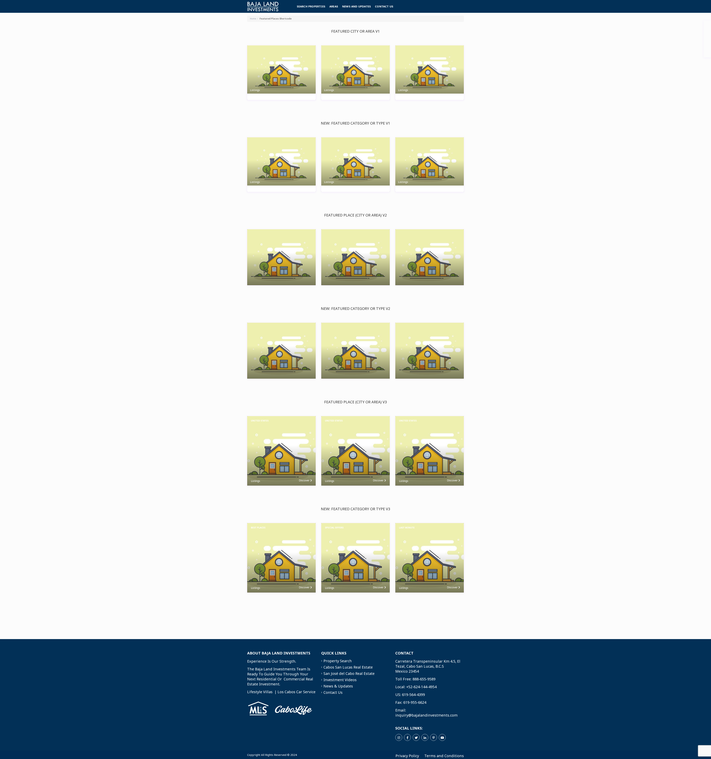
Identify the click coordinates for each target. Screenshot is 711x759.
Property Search (337, 660)
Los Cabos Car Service (297, 691)
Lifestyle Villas (260, 691)
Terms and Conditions (444, 755)
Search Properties (311, 6)
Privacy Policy (407, 755)
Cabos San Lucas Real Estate (348, 667)
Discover (304, 480)
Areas (333, 6)
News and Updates (356, 6)
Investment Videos (340, 679)
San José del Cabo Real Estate (349, 673)
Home (253, 18)
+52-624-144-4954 (421, 686)
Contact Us (384, 6)
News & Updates (338, 686)
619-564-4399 (413, 694)
